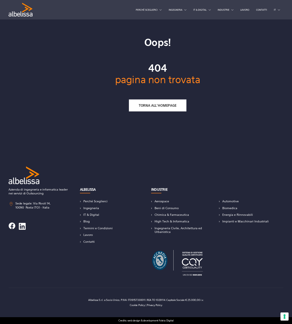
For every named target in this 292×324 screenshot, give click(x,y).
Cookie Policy (137, 305)
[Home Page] (20, 9)
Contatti (261, 9)
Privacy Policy (154, 305)
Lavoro (244, 9)
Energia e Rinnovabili (237, 214)
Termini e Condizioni (98, 228)
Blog (86, 221)
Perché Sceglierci (95, 201)
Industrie (223, 9)
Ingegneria (175, 9)
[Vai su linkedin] (22, 226)
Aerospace (162, 201)
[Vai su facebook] (12, 226)
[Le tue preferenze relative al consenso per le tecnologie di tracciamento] (284, 316)
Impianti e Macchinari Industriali (245, 221)
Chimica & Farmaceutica (172, 214)
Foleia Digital (166, 320)
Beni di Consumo (167, 208)
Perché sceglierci (147, 9)
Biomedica (229, 208)
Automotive (230, 201)
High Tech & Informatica (172, 221)
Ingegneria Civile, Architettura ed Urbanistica (178, 230)
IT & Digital (199, 9)
